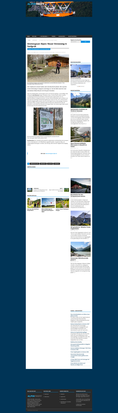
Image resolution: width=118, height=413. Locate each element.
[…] (85, 123)
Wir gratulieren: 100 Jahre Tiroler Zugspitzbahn (81, 228)
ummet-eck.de (63, 399)
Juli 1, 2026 (73, 230)
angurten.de (63, 396)
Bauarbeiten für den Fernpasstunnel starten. (78, 195)
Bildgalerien (62, 36)
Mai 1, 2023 (31, 52)
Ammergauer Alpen (34, 163)
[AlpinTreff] (59, 16)
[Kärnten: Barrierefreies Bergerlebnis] (34, 203)
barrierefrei (43, 163)
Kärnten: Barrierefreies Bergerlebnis (33, 209)
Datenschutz (46, 396)
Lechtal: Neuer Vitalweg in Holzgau (62, 209)
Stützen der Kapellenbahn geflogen (79, 332)
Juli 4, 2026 (73, 198)
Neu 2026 (34, 36)
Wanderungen (52, 52)
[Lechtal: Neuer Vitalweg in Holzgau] (62, 203)
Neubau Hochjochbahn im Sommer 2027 (80, 324)
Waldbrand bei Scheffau (76, 342)
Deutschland (46, 52)
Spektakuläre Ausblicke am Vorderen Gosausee (79, 110)
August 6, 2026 (74, 112)
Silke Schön (37, 52)
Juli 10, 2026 (74, 148)
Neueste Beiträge (72, 36)
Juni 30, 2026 (74, 261)
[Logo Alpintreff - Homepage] (34, 397)
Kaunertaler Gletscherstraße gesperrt (79, 259)
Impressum (46, 394)
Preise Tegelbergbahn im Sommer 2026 (80, 351)
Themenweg (56, 163)
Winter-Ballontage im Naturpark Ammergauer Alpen (48, 210)
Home (28, 36)
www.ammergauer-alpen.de (51, 153)
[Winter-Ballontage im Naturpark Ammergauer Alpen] (48, 203)
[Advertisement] (59, 25)
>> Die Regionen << (44, 36)
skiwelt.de (62, 394)
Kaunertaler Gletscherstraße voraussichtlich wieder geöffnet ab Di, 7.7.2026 (79, 356)
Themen (53, 36)
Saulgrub (50, 163)
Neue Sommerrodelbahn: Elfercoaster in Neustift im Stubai (79, 144)
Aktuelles (42, 52)
